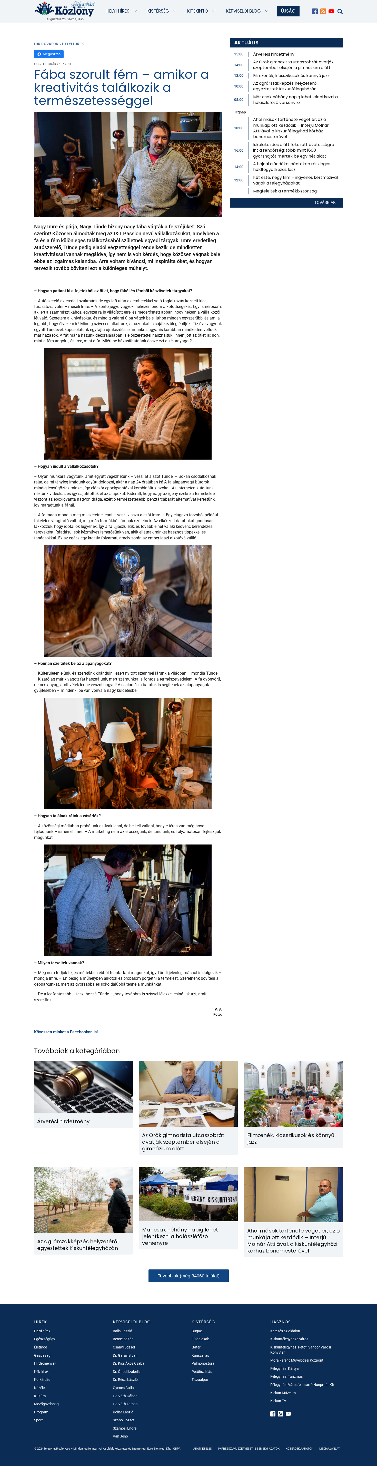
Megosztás (52, 54)
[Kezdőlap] (65, 8)
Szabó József (123, 1420)
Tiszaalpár (200, 1379)
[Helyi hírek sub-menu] (136, 11)
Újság (288, 11)
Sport (38, 1420)
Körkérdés (42, 1379)
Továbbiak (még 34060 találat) (189, 1275)
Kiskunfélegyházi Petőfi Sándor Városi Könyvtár (300, 1349)
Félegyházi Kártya (284, 1368)
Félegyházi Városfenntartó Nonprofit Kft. (302, 1385)
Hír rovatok (46, 44)
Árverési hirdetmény (273, 54)
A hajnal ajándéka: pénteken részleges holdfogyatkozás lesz (291, 166)
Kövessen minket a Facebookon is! (66, 1032)
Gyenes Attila (123, 1388)
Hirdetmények (45, 1363)
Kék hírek (41, 1372)
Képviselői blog (243, 11)
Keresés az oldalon (285, 1331)
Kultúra (40, 1396)
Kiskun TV (278, 1401)
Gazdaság (42, 1355)
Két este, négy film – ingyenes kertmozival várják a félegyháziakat (295, 180)
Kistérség (158, 11)
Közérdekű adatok (299, 1448)
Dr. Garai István (125, 1355)
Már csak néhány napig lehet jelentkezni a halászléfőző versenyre (295, 99)
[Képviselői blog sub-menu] (268, 11)
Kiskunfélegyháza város (289, 1339)
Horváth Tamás (125, 1404)
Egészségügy (44, 1339)
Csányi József (124, 1347)
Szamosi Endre (124, 1428)
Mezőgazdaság (46, 1404)
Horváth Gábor (125, 1396)
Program (41, 1412)
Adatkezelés (202, 1448)
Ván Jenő (120, 1436)
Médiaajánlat (329, 1448)
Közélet (40, 1388)
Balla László (122, 1331)
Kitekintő (197, 11)
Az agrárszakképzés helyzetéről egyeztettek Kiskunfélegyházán (285, 86)
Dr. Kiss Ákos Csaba (128, 1363)
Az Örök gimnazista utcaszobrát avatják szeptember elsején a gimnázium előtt (293, 65)
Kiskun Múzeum (283, 1393)
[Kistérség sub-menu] (176, 11)
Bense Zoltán (123, 1339)
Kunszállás (200, 1355)
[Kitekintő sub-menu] (215, 11)
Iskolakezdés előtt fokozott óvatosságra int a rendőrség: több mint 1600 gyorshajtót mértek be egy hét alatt (293, 150)
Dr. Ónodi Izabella (127, 1372)
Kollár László (123, 1412)
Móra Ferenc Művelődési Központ (296, 1360)
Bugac (197, 1331)
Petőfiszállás (202, 1372)
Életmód (40, 1347)
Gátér (196, 1347)
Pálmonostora (203, 1363)
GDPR (177, 1448)
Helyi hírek (117, 11)
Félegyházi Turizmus (286, 1376)
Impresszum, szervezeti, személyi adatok (249, 1448)
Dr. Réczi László (125, 1379)
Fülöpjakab (200, 1339)
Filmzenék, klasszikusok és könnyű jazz (291, 76)
